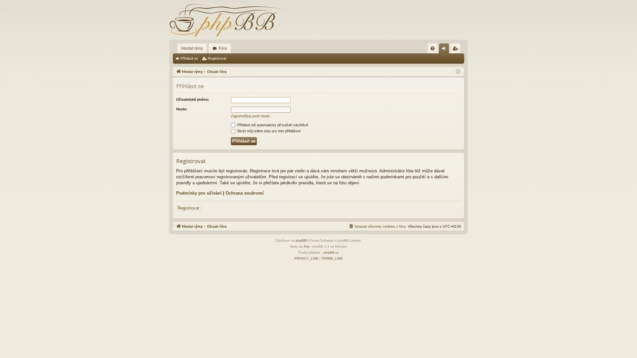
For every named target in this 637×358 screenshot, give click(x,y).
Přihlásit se (189, 58)
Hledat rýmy (192, 48)
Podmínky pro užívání (199, 193)
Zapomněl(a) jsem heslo (250, 116)
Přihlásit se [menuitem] (445, 49)
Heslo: (181, 109)
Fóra (223, 48)
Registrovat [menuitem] (456, 49)
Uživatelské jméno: (192, 99)
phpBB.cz (331, 252)
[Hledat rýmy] (225, 20)
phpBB (301, 240)
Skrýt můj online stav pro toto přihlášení (268, 131)
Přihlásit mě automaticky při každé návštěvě (272, 125)
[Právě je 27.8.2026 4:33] (458, 72)
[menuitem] (433, 48)
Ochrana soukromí (245, 193)
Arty (307, 246)
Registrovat (217, 58)
